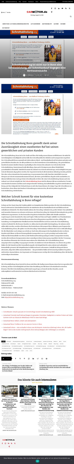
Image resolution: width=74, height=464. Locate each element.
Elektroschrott (5, 343)
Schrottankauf (51, 346)
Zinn (31, 350)
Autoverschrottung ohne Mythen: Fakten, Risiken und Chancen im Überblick (28, 401)
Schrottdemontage (17, 348)
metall (45, 343)
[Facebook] (51, 8)
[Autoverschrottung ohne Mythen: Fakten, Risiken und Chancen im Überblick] (28, 391)
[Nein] (72, 460)
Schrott (61, 343)
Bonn (60, 341)
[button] (70, 16)
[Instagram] (55, 8)
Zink (27, 350)
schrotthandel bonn (47, 348)
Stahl (22, 350)
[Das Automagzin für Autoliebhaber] (37, 11)
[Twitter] (69, 8)
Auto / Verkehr (26, 397)
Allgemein (19, 58)
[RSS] (66, 8)
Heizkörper (13, 343)
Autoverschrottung (47, 341)
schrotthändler (57, 348)
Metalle (50, 343)
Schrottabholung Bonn (33, 181)
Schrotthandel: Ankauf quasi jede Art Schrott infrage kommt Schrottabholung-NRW (29, 312)
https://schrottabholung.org (14, 297)
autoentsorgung (37, 341)
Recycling (56, 343)
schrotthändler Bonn (7, 350)
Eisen (64, 341)
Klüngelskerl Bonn (26, 343)
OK (37, 461)
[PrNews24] (24, 75)
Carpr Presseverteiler (9, 430)
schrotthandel (37, 348)
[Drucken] (46, 359)
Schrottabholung (6, 346)
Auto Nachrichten (9, 397)
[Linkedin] (58, 8)
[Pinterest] (24, 359)
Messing (40, 343)
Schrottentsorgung (27, 348)
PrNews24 (31, 75)
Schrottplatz (17, 350)
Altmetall (9, 341)
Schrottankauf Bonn (61, 346)
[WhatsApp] (29, 359)
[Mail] (62, 8)
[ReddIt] (38, 359)
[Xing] (51, 12)
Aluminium (29, 341)
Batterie (55, 341)
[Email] (42, 359)
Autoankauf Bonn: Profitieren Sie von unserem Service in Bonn (22, 324)
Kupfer (34, 343)
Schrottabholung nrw (29, 346)
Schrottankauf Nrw (6, 348)
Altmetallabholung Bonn (19, 341)
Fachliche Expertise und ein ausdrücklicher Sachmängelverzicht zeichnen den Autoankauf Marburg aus (54, 367)
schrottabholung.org (41, 346)
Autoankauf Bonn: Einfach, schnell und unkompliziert (19, 321)
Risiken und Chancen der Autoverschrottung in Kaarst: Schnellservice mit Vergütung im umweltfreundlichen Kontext (9, 404)
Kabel (19, 343)
